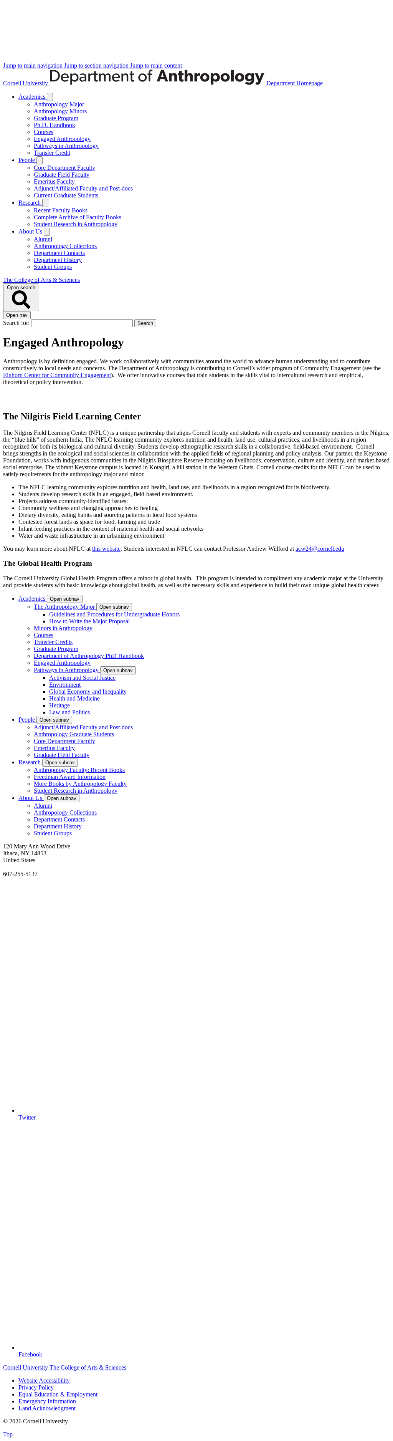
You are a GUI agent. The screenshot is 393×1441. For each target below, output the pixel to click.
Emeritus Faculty (54, 181)
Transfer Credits (53, 642)
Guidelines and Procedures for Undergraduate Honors (114, 614)
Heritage (59, 705)
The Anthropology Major (65, 606)
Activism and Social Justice (82, 677)
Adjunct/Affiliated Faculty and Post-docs (83, 188)
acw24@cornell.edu (320, 548)
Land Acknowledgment (47, 1408)
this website (106, 548)
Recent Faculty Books (61, 210)
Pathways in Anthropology (66, 145)
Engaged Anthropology (62, 139)
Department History (58, 260)
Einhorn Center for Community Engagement (57, 375)
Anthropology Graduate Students (74, 734)
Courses (43, 132)
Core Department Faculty (64, 167)
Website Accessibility (44, 1380)
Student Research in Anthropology (75, 224)
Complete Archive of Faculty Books (77, 217)
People (27, 160)
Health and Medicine (74, 698)
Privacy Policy (36, 1387)
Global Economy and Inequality (88, 691)
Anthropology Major (59, 104)
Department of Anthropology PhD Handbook (89, 656)
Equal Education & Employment (57, 1394)
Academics (32, 96)
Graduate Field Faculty (61, 174)
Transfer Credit (52, 152)
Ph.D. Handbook (54, 125)
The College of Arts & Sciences (41, 280)
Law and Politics (69, 712)
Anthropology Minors (60, 111)
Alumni (43, 239)
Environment (65, 684)
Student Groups (53, 266)
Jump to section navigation (97, 65)
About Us (31, 231)
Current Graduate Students (66, 195)
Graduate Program (56, 118)
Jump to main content (156, 65)
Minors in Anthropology (63, 628)
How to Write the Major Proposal (91, 621)
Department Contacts (59, 253)
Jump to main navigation (33, 65)
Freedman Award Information (70, 777)
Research (30, 202)
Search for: (17, 323)
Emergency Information (47, 1401)
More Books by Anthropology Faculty (80, 783)
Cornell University (26, 83)
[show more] (50, 97)
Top (8, 1434)
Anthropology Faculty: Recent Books (79, 770)
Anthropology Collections (65, 246)
